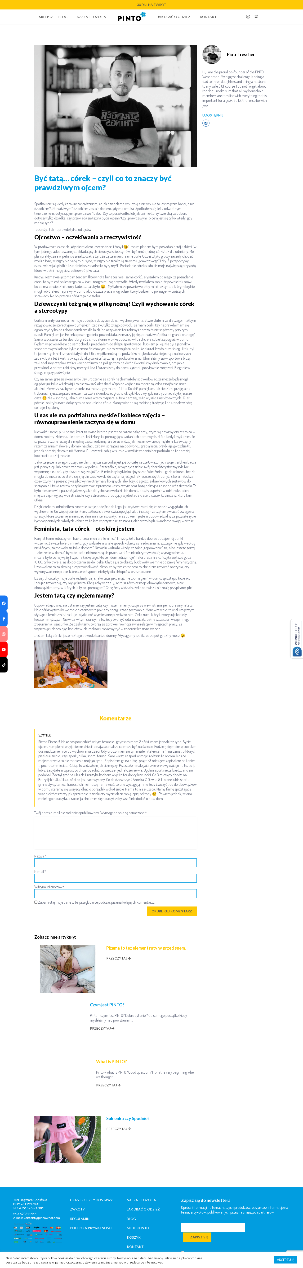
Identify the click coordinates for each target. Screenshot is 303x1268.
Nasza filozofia (91, 17)
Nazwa (40, 856)
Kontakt (208, 17)
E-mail (40, 871)
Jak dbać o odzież (173, 17)
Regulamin (79, 1219)
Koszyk (134, 1237)
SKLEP (44, 17)
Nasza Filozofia (141, 1200)
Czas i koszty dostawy (91, 1200)
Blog (62, 17)
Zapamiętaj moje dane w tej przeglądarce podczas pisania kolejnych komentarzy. (96, 902)
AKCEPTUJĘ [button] (285, 1260)
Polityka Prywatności (91, 1228)
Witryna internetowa (49, 886)
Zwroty (77, 1209)
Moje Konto (138, 1228)
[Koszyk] (256, 16)
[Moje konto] (248, 16)
